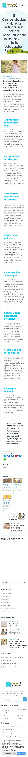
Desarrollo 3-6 (6, 599)
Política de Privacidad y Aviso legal (8, 710)
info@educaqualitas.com (9, 663)
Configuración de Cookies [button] (9, 753)
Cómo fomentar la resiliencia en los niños (16, 625)
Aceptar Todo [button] (21, 753)
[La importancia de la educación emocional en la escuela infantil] (7, 496)
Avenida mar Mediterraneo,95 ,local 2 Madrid (14, 657)
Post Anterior (16, 523)
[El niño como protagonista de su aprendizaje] (7, 480)
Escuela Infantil (6, 605)
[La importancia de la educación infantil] (17, 480)
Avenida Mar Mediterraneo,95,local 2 (14, 726)
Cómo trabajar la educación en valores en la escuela (10, 518)
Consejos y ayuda (7, 593)
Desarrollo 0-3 (6, 596)
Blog (5, 715)
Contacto (19, 718)
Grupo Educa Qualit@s (10, 78)
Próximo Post (11, 514)
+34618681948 (7, 660)
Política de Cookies (21, 709)
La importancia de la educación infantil (17, 486)
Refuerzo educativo (7, 611)
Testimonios (20, 715)
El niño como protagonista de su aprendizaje (7, 486)
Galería (6, 718)
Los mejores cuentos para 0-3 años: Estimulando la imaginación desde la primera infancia (17, 529)
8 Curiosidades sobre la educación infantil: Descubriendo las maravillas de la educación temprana (13, 85)
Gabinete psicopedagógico (9, 608)
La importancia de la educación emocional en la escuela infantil (7, 503)
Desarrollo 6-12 (6, 602)
